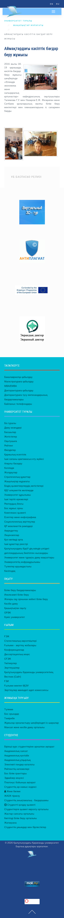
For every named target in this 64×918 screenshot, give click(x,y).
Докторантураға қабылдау (18, 390)
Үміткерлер (10, 663)
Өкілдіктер (10, 450)
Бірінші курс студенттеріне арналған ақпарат (29, 746)
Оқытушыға (10, 441)
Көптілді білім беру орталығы (20, 818)
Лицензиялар (11, 535)
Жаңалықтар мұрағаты (28, 25)
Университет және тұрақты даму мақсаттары (29, 557)
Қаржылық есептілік (15, 454)
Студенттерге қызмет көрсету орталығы (26, 809)
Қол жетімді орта (13, 539)
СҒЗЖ (7, 658)
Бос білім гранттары (15, 773)
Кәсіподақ (9, 570)
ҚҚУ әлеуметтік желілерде (18, 490)
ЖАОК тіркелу (12, 795)
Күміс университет (14, 617)
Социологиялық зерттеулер (19, 521)
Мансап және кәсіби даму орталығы (24, 727)
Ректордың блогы (13, 503)
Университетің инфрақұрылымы (22, 562)
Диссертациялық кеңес (17, 654)
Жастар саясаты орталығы (19, 813)
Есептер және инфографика (20, 517)
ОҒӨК (7, 612)
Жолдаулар (10, 472)
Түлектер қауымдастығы (17, 566)
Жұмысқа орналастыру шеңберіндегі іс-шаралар (31, 722)
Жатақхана (10, 822)
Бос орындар (11, 713)
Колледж (9, 467)
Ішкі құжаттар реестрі (16, 544)
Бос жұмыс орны (13, 508)
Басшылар (10, 432)
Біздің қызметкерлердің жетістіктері (23, 485)
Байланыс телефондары (18, 403)
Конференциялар (14, 649)
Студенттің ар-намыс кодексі (20, 786)
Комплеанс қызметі (15, 512)
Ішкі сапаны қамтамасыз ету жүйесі (24, 459)
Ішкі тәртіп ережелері (16, 499)
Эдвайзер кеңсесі (14, 777)
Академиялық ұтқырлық (17, 760)
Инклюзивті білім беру (16, 594)
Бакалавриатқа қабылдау (18, 377)
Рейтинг (8, 445)
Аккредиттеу (11, 530)
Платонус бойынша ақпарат (19, 782)
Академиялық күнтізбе (16, 755)
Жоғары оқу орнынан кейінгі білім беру (26, 599)
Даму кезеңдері (13, 427)
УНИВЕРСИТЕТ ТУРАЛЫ (18, 21)
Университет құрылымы (17, 494)
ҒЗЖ (6, 636)
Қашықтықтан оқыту (15, 608)
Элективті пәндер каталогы (19, 764)
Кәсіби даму (11, 603)
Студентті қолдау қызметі (21, 804)
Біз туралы (10, 423)
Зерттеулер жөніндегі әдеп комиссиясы (26, 690)
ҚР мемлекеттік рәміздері (18, 526)
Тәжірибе (9, 718)
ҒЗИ (6, 681)
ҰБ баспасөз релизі (26, 176)
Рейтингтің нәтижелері (16, 768)
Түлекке (8, 709)
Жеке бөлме (13, 791)
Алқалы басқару (13, 463)
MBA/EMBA (10, 386)
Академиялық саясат (16, 751)
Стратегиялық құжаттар (17, 476)
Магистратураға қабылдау (18, 381)
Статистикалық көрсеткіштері (20, 640)
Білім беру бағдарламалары (20, 590)
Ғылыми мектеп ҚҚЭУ (16, 685)
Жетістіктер (10, 436)
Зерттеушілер (11, 667)
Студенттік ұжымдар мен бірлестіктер (25, 827)
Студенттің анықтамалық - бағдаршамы (26, 800)
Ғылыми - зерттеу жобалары (20, 645)
